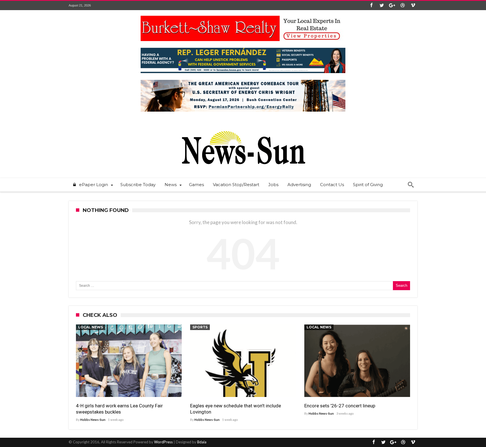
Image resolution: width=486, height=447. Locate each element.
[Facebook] (371, 5)
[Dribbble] (402, 5)
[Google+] (392, 5)
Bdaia (201, 442)
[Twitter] (381, 5)
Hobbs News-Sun (92, 419)
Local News (90, 327)
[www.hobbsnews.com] (243, 127)
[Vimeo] (412, 5)
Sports (200, 327)
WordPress (163, 442)
